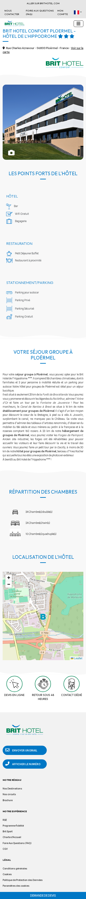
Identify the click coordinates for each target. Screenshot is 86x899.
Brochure (8, 800)
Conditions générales (15, 868)
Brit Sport (8, 831)
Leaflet (77, 658)
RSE (5, 820)
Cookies (7, 874)
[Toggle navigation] (78, 23)
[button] (77, 12)
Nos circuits (9, 794)
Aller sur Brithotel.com (43, 3)
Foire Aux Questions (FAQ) (40, 12)
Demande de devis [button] (43, 895)
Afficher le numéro (26, 764)
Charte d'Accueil (12, 837)
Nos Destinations (12, 788)
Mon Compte (62, 12)
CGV (5, 849)
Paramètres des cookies (16, 885)
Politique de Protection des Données (23, 880)
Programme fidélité (13, 825)
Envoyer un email (24, 750)
